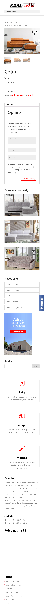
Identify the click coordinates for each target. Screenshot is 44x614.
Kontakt (8, 603)
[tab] (22, 105)
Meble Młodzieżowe (13, 290)
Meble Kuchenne (12, 302)
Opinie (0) (11, 105)
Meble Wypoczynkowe (18, 95)
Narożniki (19, 25)
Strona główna (9, 22)
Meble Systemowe (12, 284)
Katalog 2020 (10, 600)
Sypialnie (9, 296)
